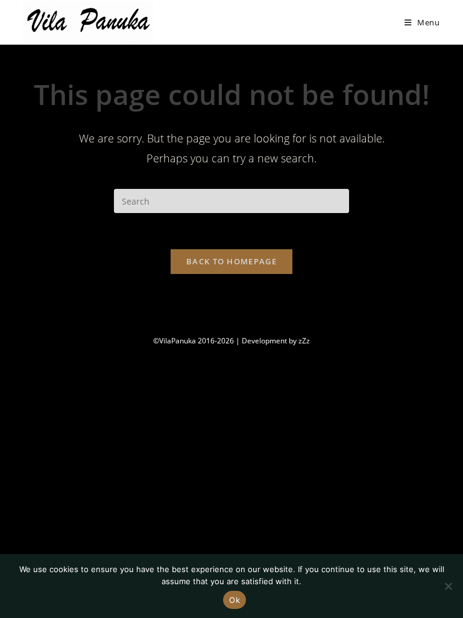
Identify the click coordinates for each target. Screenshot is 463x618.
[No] (448, 586)
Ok (234, 600)
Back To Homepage (231, 261)
